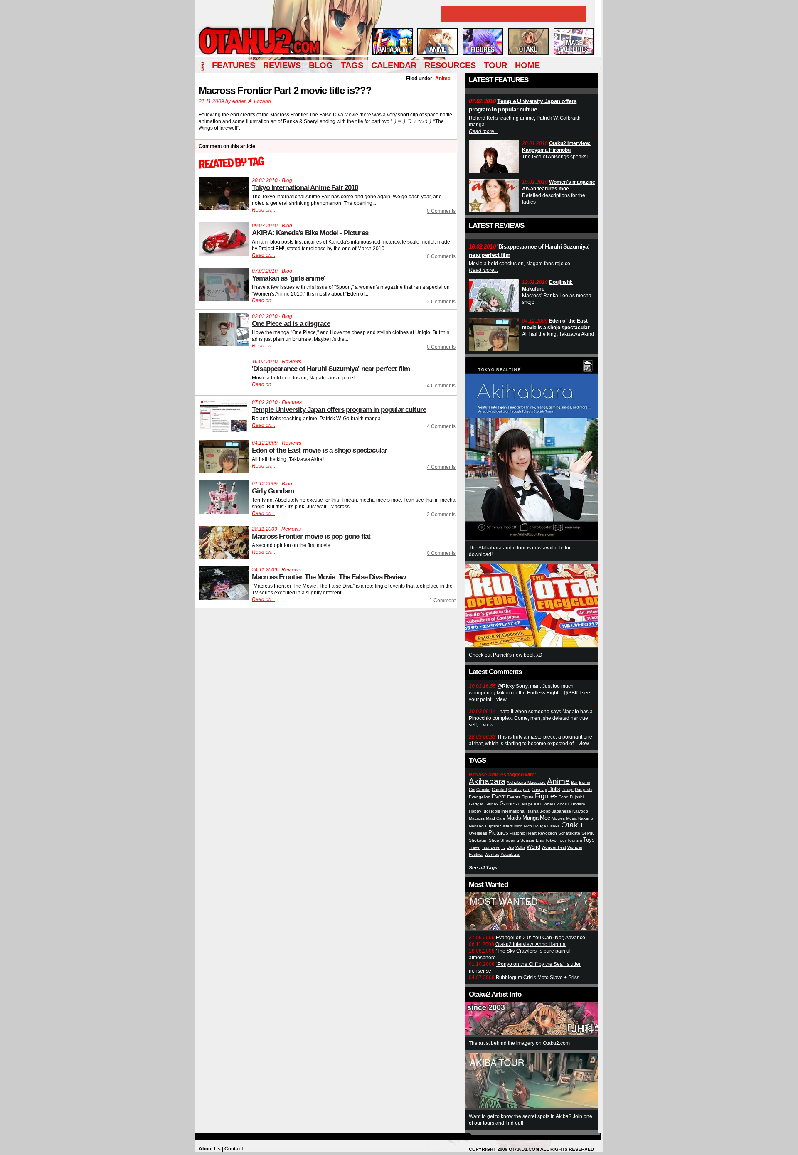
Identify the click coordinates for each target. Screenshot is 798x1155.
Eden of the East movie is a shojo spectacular (319, 450)
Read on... (263, 210)
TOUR (495, 65)
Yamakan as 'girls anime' (288, 278)
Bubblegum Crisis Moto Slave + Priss (537, 977)
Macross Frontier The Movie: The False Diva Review (329, 577)
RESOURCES (450, 65)
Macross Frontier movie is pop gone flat (311, 536)
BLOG (321, 65)
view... (503, 699)
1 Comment (442, 600)
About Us (210, 1149)
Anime (443, 78)
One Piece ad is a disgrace (291, 324)
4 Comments (441, 386)
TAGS (352, 65)
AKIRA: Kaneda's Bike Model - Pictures (310, 233)
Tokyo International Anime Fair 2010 (305, 188)
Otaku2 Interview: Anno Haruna (530, 944)
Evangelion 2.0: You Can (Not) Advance (540, 938)
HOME (527, 65)
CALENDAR (393, 65)
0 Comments (441, 211)
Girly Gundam (273, 491)
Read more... (483, 131)
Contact (233, 1149)
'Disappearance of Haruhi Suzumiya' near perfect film (331, 369)
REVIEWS (282, 65)
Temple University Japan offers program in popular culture (339, 410)
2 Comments (441, 302)
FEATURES (233, 65)
